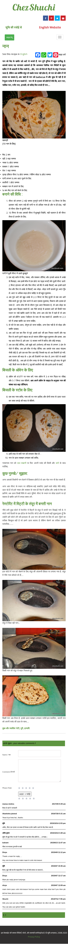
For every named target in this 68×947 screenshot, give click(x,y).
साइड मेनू (9, 37)
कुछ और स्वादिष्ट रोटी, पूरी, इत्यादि (16, 728)
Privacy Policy (34, 936)
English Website (50, 27)
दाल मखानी (21, 462)
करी (57, 462)
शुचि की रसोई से (14, 27)
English (23, 54)
